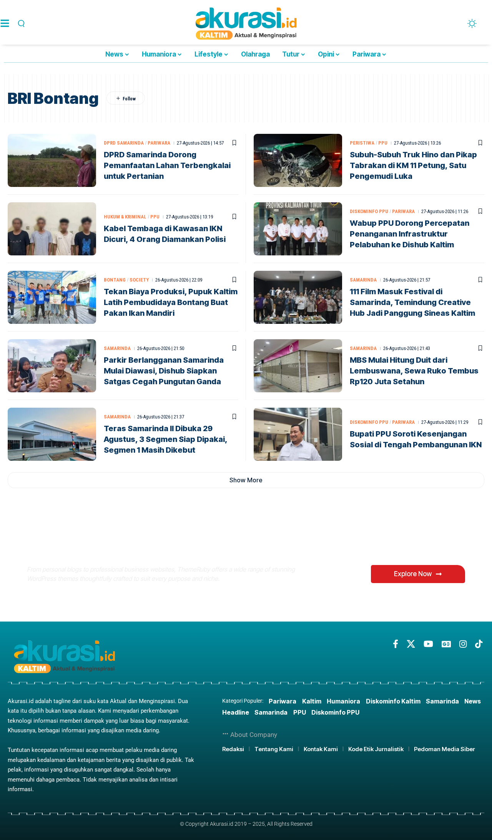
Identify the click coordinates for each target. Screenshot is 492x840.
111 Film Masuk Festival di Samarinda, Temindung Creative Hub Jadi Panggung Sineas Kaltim (412, 302)
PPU (382, 143)
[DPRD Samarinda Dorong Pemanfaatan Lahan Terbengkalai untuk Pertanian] (52, 160)
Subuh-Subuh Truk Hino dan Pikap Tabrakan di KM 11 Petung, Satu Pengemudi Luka (413, 165)
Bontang (115, 280)
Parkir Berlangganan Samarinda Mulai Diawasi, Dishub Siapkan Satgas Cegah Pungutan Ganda (164, 370)
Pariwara (159, 143)
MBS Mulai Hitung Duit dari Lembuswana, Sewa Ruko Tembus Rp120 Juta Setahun (414, 370)
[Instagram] (463, 644)
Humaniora (343, 701)
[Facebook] (395, 644)
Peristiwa (362, 143)
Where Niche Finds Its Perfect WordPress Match (155, 542)
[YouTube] (428, 644)
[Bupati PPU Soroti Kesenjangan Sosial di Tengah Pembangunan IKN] (298, 434)
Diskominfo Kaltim (393, 701)
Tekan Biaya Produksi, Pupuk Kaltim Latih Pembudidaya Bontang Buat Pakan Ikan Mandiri (171, 302)
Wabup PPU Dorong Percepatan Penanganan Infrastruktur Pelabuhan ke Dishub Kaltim (409, 233)
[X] (411, 644)
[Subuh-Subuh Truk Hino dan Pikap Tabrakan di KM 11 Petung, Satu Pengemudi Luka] (298, 160)
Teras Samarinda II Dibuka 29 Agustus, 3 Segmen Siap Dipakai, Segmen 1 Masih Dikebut (166, 439)
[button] (20, 23)
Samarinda (363, 280)
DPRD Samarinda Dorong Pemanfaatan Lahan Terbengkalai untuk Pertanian (167, 165)
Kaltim (311, 701)
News (472, 701)
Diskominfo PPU (369, 211)
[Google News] (446, 644)
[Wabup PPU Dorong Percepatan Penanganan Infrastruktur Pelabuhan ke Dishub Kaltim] (298, 228)
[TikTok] (478, 644)
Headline (235, 712)
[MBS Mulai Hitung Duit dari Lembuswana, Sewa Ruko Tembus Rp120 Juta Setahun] (298, 365)
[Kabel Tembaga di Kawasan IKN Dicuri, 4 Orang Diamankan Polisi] (52, 228)
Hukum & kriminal (125, 217)
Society (139, 280)
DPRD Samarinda (124, 143)
